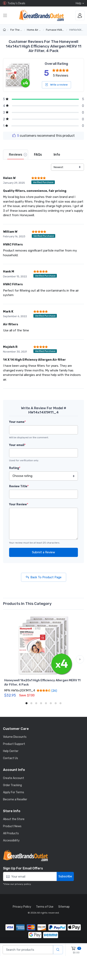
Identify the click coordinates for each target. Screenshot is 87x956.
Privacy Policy (22, 906)
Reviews (15, 154)
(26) (54, 690)
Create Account (13, 778)
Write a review (59, 84)
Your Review (18, 504)
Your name (17, 422)
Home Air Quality (37, 29)
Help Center (10, 751)
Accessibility (11, 840)
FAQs (38, 154)
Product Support (14, 744)
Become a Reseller (15, 799)
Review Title (19, 486)
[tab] (15, 155)
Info (57, 154)
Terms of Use (44, 906)
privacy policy (23, 884)
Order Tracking (12, 785)
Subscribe (65, 876)
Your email (17, 445)
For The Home (19, 29)
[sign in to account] (80, 15)
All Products (11, 833)
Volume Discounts (15, 737)
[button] (7, 659)
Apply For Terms (13, 792)
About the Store (13, 819)
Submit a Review (43, 552)
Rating (14, 468)
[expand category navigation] (5, 15)
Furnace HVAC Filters (59, 29)
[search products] (58, 949)
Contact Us (10, 758)
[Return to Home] (5, 29)
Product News (12, 826)
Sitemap (64, 906)
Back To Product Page (46, 577)
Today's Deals (16, 3)
